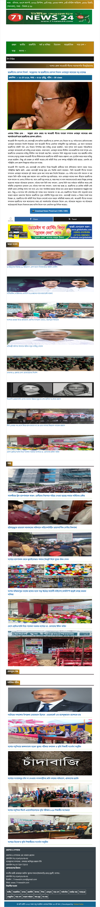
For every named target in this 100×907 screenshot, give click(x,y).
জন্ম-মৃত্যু (37, 897)
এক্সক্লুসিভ (10, 897)
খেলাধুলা (48, 892)
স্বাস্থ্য (13, 50)
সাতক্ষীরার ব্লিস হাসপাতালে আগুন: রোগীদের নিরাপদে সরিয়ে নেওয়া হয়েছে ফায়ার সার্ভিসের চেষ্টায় (46, 495)
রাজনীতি (32, 44)
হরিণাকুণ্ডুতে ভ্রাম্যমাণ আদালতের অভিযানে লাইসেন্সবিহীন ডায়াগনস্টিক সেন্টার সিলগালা (42, 527)
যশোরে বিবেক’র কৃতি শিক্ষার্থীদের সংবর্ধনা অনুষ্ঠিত (28, 841)
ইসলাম (37, 892)
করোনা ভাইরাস (28, 897)
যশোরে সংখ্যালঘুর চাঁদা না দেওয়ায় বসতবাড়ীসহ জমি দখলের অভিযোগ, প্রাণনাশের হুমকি (43, 778)
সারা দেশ (81, 44)
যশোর (24, 892)
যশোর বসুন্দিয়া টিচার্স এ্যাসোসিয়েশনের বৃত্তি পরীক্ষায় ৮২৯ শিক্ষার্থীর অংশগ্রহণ (39, 810)
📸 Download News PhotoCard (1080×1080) (50, 211)
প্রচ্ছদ (14, 44)
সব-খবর (45, 897)
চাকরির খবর (73, 892)
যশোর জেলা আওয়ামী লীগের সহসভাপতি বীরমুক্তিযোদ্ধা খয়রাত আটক (64, 65)
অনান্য (22, 50)
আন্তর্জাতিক (68, 44)
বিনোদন (57, 44)
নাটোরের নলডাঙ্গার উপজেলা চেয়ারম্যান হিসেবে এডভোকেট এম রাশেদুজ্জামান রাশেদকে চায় (44, 714)
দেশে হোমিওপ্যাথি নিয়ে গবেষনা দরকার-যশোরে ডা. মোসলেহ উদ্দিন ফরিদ (37, 626)
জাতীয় (22, 44)
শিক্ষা (42, 892)
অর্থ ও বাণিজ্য (44, 44)
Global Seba (78, 904)
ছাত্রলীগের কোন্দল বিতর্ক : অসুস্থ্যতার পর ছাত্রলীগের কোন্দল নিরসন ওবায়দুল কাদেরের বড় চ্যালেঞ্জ (47, 72)
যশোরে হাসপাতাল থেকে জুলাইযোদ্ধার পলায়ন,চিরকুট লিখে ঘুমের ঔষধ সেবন (38, 559)
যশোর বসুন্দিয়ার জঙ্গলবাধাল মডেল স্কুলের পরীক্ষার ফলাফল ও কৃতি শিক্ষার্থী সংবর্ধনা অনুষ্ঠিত (44, 746)
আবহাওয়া (82, 892)
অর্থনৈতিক (64, 892)
